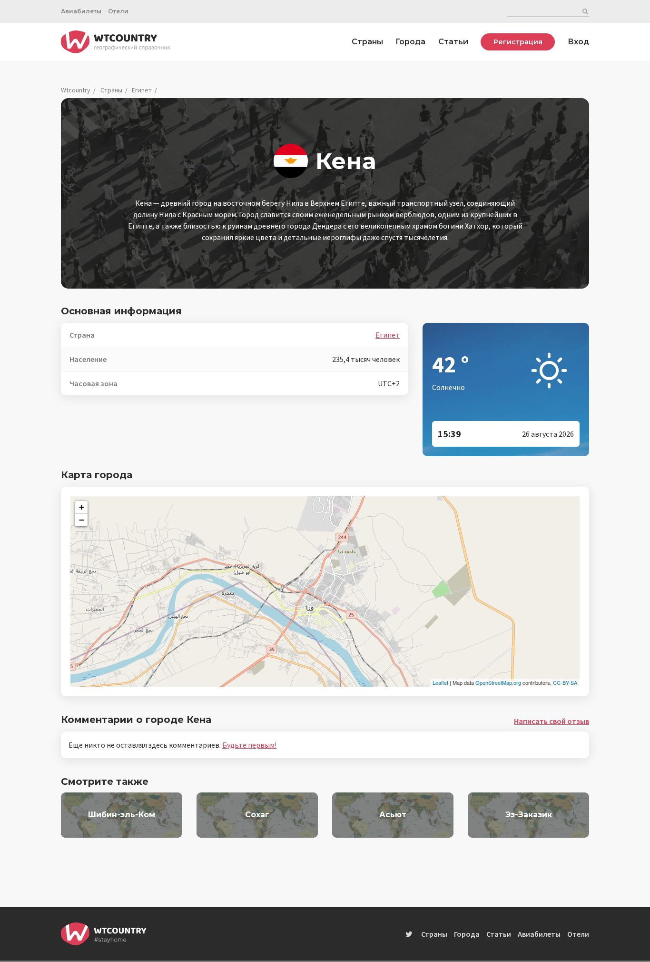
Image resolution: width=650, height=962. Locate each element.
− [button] (81, 520)
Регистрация (517, 42)
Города (410, 41)
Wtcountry (75, 90)
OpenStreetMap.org (498, 682)
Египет (142, 90)
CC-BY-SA (565, 682)
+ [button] (81, 507)
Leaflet (440, 682)
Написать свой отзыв (551, 721)
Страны (367, 41)
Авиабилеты (81, 11)
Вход (578, 41)
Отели (118, 11)
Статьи (453, 41)
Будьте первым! (249, 745)
